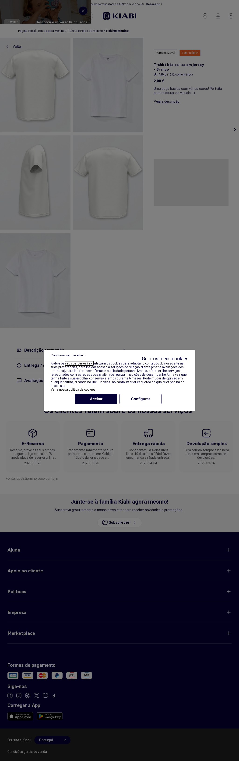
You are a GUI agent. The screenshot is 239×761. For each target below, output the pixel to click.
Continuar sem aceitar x (68, 355)
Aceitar (96, 399)
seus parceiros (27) (79, 363)
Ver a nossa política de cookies (73, 389)
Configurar (140, 399)
